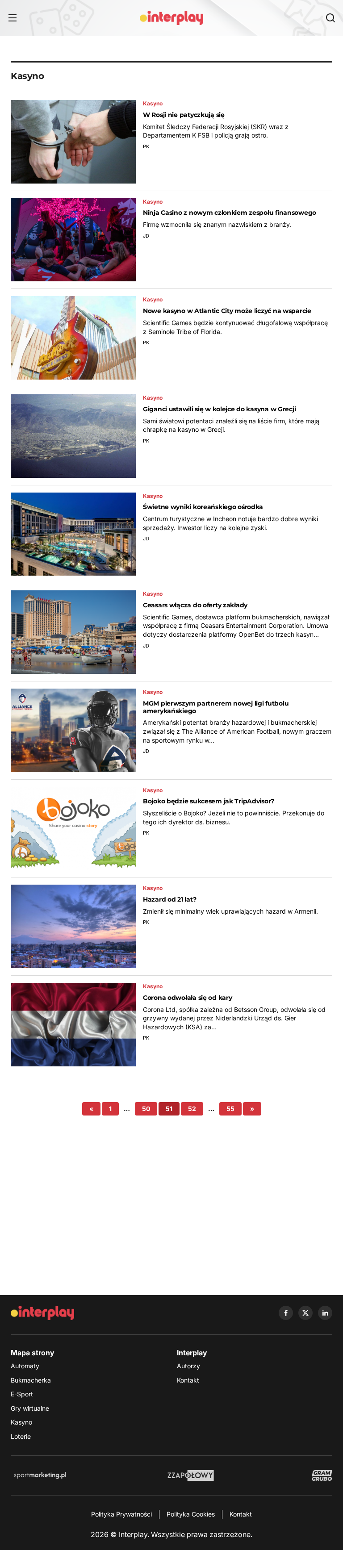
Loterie (21, 1436)
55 (230, 1108)
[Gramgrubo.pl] (322, 1475)
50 (146, 1108)
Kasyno (21, 1422)
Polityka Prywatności (121, 1514)
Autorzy (188, 1366)
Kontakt (188, 1380)
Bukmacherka (31, 1380)
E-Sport (22, 1394)
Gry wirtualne (30, 1408)
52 (192, 1108)
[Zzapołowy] (190, 1475)
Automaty (25, 1366)
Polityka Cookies (191, 1514)
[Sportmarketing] (40, 1475)
